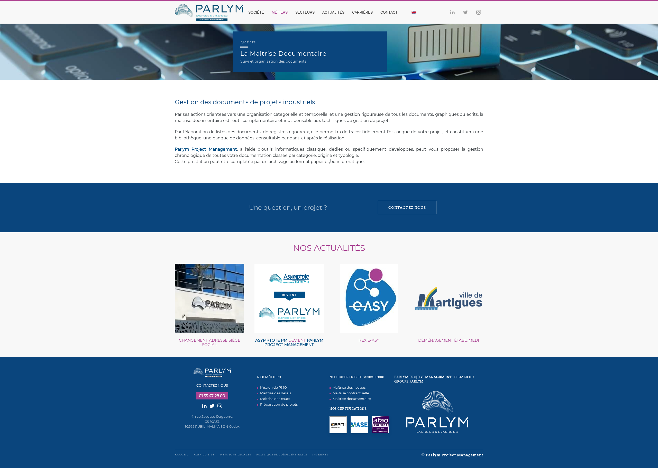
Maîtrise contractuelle (351, 393)
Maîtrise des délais (275, 393)
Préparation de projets (279, 404)
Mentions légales (235, 454)
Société (256, 12)
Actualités (333, 12)
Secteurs (305, 12)
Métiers (280, 12)
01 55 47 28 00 (212, 396)
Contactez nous (407, 207)
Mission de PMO (273, 387)
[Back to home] (212, 12)
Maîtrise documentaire (352, 399)
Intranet (320, 454)
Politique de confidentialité (281, 454)
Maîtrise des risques (349, 387)
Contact (389, 12)
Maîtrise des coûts (275, 399)
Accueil (181, 454)
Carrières (362, 12)
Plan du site (204, 454)
